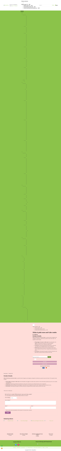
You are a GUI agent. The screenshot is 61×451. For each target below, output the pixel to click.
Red (27, 59)
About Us (18, 447)
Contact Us (23, 447)
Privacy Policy (30, 447)
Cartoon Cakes (29, 124)
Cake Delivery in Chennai (31, 91)
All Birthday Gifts (30, 239)
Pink (27, 60)
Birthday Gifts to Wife (31, 247)
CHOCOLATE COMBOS (29, 205)
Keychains (26, 292)
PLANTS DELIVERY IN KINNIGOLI (32, 182)
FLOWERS (24, 13)
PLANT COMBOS (28, 198)
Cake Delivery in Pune (30, 98)
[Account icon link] (56, 5)
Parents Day (29, 231)
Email (32, 406)
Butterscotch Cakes (30, 106)
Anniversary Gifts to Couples (33, 314)
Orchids (28, 51)
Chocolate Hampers (27, 300)
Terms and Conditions (37, 447)
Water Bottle (27, 287)
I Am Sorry (29, 147)
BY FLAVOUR (28, 100)
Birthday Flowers (30, 242)
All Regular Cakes (30, 101)
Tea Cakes (28, 139)
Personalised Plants (30, 170)
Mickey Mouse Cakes (30, 131)
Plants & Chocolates (30, 203)
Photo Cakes (29, 123)
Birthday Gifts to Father (31, 251)
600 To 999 (28, 85)
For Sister (26, 277)
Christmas (29, 227)
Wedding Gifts (29, 221)
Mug (25, 284)
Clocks (26, 291)
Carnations (29, 53)
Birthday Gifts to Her (31, 250)
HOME (24, 12)
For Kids (26, 282)
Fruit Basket (27, 263)
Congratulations (30, 37)
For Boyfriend (27, 271)
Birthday (28, 35)
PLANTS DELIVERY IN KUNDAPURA (32, 178)
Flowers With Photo (30, 20)
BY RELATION (28, 245)
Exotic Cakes (29, 115)
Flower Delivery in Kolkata (31, 74)
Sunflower (29, 57)
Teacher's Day (29, 234)
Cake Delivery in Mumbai (31, 97)
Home (14, 447)
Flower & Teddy (30, 29)
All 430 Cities (29, 78)
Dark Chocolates (27, 302)
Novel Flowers (29, 22)
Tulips (28, 52)
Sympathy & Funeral (30, 212)
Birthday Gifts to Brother (31, 253)
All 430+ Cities (29, 77)
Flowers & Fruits (30, 191)
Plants (26, 262)
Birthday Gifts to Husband (31, 246)
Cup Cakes (28, 129)
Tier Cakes (28, 132)
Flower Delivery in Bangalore (32, 68)
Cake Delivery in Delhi (30, 92)
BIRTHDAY (28, 155)
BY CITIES (27, 173)
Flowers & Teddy (30, 190)
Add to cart (44, 363)
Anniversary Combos (31, 318)
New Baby (28, 223)
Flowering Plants (30, 163)
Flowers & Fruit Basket (29, 260)
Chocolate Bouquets (27, 299)
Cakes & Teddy (29, 196)
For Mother (27, 275)
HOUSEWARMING (29, 154)
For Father (27, 276)
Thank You (29, 42)
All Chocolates (29, 206)
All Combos (29, 27)
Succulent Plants (30, 166)
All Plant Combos (30, 199)
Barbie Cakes (29, 126)
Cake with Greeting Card (31, 197)
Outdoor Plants (30, 165)
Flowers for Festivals (31, 45)
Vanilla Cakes (29, 107)
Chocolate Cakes (30, 102)
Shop (47, 447)
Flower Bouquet (30, 16)
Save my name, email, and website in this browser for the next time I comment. (19, 410)
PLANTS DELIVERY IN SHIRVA (31, 179)
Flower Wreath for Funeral (32, 25)
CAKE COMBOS (28, 194)
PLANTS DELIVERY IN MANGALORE (32, 183)
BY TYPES (27, 157)
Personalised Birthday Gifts (32, 244)
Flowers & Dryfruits (28, 259)
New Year (29, 230)
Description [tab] (6, 373)
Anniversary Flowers (31, 316)
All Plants (29, 158)
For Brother (27, 278)
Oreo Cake (28, 118)
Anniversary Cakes (31, 317)
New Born (28, 43)
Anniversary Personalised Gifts (33, 319)
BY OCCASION (28, 33)
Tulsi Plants (29, 172)
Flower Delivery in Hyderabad (32, 73)
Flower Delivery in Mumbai (31, 75)
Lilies (28, 50)
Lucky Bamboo (29, 161)
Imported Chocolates (27, 303)
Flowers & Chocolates (31, 188)
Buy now (44, 361)
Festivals (28, 226)
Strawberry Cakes (30, 113)
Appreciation (29, 36)
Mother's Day (29, 235)
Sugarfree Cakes (30, 122)
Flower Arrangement (30, 17)
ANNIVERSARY (29, 156)
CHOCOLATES (25, 295)
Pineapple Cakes (29, 109)
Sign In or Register (15, 5)
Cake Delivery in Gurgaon (31, 93)
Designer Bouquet (30, 21)
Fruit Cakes (29, 110)
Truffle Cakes (29, 105)
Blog (43, 447)
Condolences (29, 213)
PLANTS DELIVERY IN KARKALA (31, 177)
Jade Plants (29, 171)
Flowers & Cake (29, 187)
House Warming (29, 222)
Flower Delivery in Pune (31, 76)
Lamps (26, 293)
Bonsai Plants (29, 162)
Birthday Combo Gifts (31, 243)
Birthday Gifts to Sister (31, 254)
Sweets (26, 267)
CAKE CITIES (28, 89)
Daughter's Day (29, 228)
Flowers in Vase (29, 19)
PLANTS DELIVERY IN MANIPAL (31, 174)
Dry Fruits (26, 268)
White (28, 62)
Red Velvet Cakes (30, 108)
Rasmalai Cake (29, 117)
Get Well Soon (29, 146)
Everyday (27, 220)
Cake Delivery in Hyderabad (31, 94)
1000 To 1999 (29, 86)
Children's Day (29, 229)
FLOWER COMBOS (28, 26)
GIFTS (23, 255)
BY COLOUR (28, 58)
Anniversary (29, 34)
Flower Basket (29, 18)
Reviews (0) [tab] (11, 373)
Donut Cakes (29, 134)
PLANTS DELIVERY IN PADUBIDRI (32, 181)
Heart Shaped (29, 125)
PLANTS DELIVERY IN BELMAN (31, 180)
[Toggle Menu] (22, 11)
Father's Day (29, 236)
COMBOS (24, 185)
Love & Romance (30, 215)
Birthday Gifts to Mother (31, 252)
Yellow (28, 61)
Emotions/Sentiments (29, 211)
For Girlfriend (27, 270)
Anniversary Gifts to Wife (32, 310)
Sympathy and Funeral (31, 44)
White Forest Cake (30, 116)
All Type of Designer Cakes (31, 121)
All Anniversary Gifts (32, 309)
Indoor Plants (29, 164)
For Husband (27, 274)
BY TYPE (27, 46)
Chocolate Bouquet (31, 202)
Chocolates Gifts (28, 286)
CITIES (27, 67)
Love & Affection (30, 41)
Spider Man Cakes (30, 130)
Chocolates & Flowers (31, 207)
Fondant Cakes (29, 133)
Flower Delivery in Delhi (31, 70)
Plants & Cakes (29, 204)
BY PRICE (27, 83)
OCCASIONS (24, 210)
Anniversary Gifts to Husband (33, 311)
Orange (28, 66)
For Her (26, 279)
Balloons (26, 266)
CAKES (24, 82)
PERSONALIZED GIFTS (27, 283)
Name (6, 406)
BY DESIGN (27, 14)
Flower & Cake (29, 28)
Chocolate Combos (27, 301)
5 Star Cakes (29, 138)
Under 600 (28, 84)
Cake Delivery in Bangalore (31, 90)
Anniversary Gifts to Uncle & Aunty (34, 315)
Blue (28, 65)
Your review (7, 400)
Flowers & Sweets (30, 189)
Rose (28, 49)
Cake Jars (28, 137)
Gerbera (28, 54)
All (25, 294)
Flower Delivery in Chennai (31, 69)
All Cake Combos (30, 195)
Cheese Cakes (29, 114)
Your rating (7, 397)
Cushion (26, 285)
